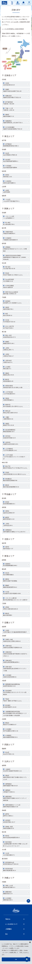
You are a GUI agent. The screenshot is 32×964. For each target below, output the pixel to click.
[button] (26, 959)
